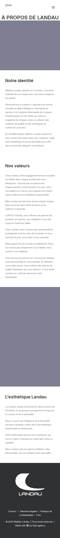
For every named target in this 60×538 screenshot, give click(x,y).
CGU (38, 515)
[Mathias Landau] (8, 7)
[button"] (30, 502)
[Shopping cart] (44, 7)
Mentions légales (28, 511)
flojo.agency (39, 525)
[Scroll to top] (54, 532)
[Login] (40, 7)
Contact (12, 511)
